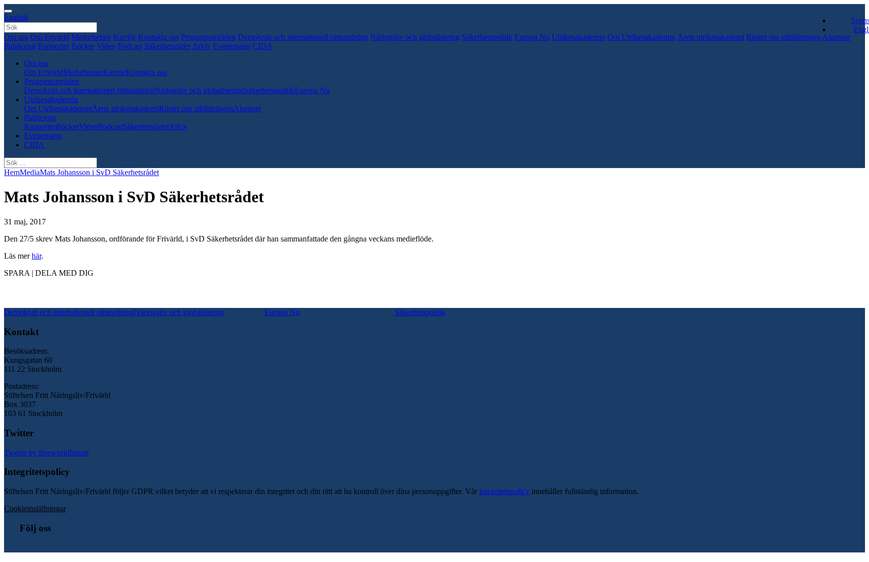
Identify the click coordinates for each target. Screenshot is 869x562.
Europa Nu (532, 37)
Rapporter (53, 46)
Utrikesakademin (578, 37)
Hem (12, 172)
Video (106, 46)
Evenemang (231, 46)
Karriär (124, 37)
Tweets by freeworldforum (46, 452)
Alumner (247, 108)
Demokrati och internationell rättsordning (303, 37)
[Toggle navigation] (8, 11)
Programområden (208, 37)
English (16, 17)
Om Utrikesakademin (641, 37)
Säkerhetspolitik (487, 37)
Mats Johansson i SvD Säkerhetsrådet (99, 172)
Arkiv (201, 46)
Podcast (130, 46)
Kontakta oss (158, 37)
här (36, 256)
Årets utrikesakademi (710, 37)
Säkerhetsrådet (167, 46)
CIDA (262, 46)
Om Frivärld (49, 37)
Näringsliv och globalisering (415, 37)
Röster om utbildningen (783, 37)
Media (30, 172)
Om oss (16, 37)
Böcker (83, 46)
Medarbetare (91, 37)
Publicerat (20, 46)
